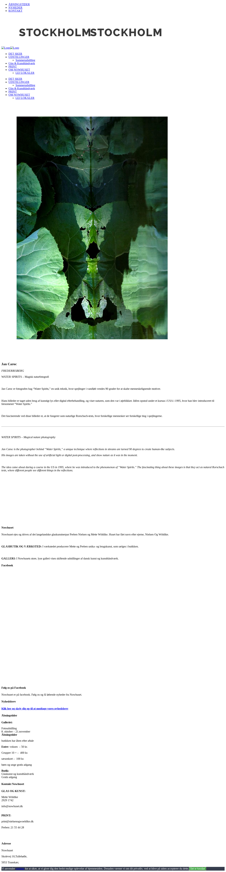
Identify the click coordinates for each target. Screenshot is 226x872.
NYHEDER (15, 7)
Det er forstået (197, 868)
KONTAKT (15, 10)
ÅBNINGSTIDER (19, 4)
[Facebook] (113, 627)
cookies (20, 868)
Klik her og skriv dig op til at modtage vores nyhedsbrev (34, 708)
